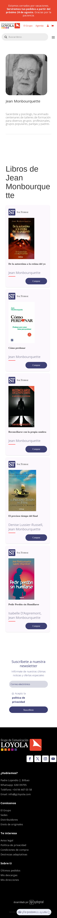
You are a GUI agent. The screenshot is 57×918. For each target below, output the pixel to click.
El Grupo (28, 26)
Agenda (39, 26)
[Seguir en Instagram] (45, 758)
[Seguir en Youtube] (53, 758)
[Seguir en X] (37, 758)
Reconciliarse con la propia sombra (27, 431)
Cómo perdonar (16, 348)
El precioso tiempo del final (23, 516)
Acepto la (19, 697)
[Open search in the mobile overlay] (25, 37)
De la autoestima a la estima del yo (27, 264)
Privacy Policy (40, 912)
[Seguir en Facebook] (30, 758)
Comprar (36, 281)
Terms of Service (47, 912)
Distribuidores (9, 819)
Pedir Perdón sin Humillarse (23, 604)
